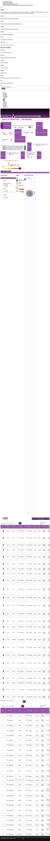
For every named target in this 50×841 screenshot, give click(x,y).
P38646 (30, 784)
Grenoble (2, 60)
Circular (6, 184)
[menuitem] (46, 111)
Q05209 (30, 556)
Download (45, 112)
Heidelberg (3, 70)
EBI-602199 (11, 815)
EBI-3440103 (11, 829)
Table (25, 172)
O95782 (30, 613)
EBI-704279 (11, 755)
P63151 (30, 790)
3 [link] (28, 706)
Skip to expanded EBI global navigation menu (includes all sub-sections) (18, 5)
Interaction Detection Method (41, 132)
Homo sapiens (44, 531)
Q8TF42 (30, 800)
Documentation (46, 115)
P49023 (30, 795)
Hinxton (2, 75)
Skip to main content (7, 1)
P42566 (30, 605)
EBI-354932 (11, 784)
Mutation (29, 146)
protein (35, 530)
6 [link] (34, 523)
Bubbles (6, 185)
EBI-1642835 (11, 735)
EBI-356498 (11, 760)
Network (7, 171)
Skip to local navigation (8, 2)
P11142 (30, 765)
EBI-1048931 (11, 790)
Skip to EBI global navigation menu (10, 3)
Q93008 (30, 750)
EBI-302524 (11, 750)
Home (44, 111)
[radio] (28, 156)
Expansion (3, 155)
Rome (2, 80)
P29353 (22, 530)
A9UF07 (30, 834)
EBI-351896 (11, 765)
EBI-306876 (11, 805)
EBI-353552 (11, 725)
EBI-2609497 (11, 834)
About (44, 113)
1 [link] (24, 701)
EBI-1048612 (11, 824)
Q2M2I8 (30, 597)
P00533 (30, 530)
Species (6, 197)
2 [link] (25, 706)
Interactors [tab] (5, 519)
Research (5, 104)
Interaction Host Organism (20, 139)
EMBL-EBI (5, 107)
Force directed (7, 183)
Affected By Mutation (8, 192)
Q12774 (30, 815)
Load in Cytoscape (11, 178)
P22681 (30, 589)
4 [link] (28, 523)
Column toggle (40, 518)
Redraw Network (4, 178)
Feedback (45, 116)
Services (5, 105)
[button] (25, 119)
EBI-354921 (11, 771)
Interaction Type (18, 132)
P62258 (30, 760)
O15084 (30, 639)
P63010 (30, 744)
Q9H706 (30, 829)
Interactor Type (39, 125)
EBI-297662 (11, 810)
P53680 (30, 810)
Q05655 (30, 755)
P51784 (30, 805)
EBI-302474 (11, 776)
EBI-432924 (11, 744)
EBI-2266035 (11, 730)
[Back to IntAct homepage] (8, 116)
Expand (6, 191)
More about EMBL (6, 47)
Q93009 (30, 776)
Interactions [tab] (5, 518)
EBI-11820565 (11, 780)
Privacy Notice (19, 838)
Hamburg (2, 65)
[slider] (3, 168)
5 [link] (31, 523)
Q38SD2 (30, 820)
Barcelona (2, 55)
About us (5, 102)
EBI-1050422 (11, 820)
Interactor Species (7, 125)
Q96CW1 (22, 597)
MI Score (39, 155)
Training (5, 103)
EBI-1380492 (11, 800)
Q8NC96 (30, 655)
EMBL (2, 9)
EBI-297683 (11, 720)
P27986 (30, 580)
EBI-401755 (11, 740)
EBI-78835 (11, 715)
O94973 (30, 647)
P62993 (30, 537)
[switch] (30, 126)
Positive (22, 155)
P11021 (30, 771)
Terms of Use (27, 838)
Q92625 (30, 824)
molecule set (37, 780)
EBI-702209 (11, 795)
